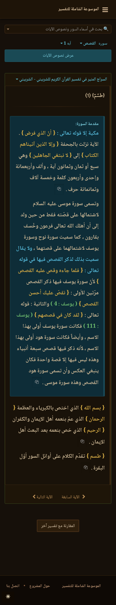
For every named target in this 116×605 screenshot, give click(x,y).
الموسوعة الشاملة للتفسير (81, 586)
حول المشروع (39, 586)
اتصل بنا (12, 586)
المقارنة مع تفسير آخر (58, 526)
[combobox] (58, 29)
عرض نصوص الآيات (58, 55)
